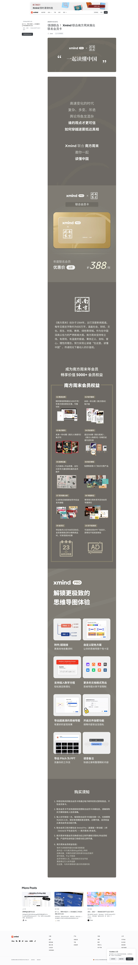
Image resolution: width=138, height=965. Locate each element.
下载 (75, 942)
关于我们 (123, 939)
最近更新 (123, 944)
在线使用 (76, 944)
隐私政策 (38, 959)
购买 (50, 939)
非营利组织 (51, 950)
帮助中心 (100, 944)
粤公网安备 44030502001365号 (101, 959)
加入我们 (123, 942)
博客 (99, 939)
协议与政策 (123, 947)
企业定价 (51, 947)
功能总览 (76, 939)
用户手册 (100, 947)
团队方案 (51, 944)
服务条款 (33, 959)
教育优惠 (51, 942)
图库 (99, 942)
